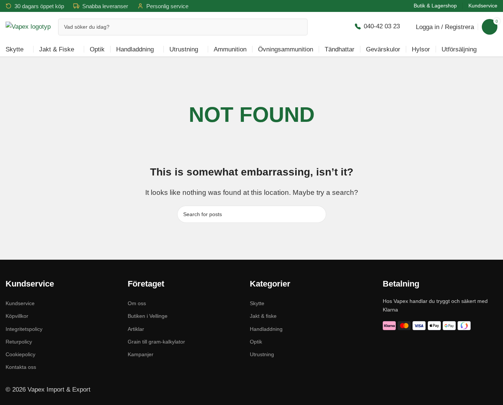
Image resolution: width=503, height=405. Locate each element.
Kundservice (20, 303)
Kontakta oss (21, 367)
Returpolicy (19, 342)
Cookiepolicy (20, 354)
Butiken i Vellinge (148, 316)
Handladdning (266, 329)
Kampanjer (140, 354)
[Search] (299, 27)
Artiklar (136, 329)
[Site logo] (28, 26)
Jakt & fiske (263, 316)
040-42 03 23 (382, 26)
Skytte (257, 303)
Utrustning (262, 354)
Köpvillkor (17, 316)
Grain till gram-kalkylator (156, 342)
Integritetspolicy (24, 329)
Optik (256, 342)
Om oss (137, 303)
